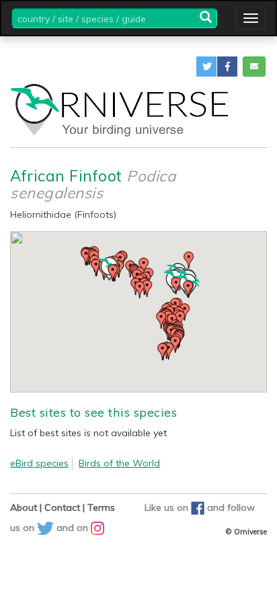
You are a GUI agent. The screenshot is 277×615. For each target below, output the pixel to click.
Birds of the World (119, 463)
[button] (206, 66)
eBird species (39, 463)
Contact (62, 507)
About (23, 507)
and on (73, 528)
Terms (101, 507)
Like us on (168, 507)
